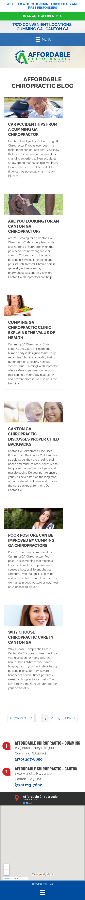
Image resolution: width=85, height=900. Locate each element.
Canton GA (57, 29)
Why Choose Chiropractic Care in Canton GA (30, 637)
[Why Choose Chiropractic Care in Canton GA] (33, 615)
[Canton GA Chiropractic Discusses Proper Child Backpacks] (33, 412)
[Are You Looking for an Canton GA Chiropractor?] (33, 204)
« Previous (18, 718)
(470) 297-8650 (28, 759)
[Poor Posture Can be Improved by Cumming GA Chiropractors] (33, 518)
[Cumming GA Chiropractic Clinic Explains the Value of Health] (33, 305)
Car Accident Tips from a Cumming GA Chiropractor (32, 129)
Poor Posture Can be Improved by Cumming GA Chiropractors (31, 540)
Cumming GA (29, 29)
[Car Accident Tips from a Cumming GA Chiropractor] (33, 107)
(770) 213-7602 (28, 784)
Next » (70, 718)
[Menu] (42, 892)
